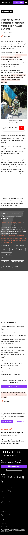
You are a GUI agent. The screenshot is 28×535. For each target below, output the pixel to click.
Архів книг (4, 523)
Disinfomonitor (5, 509)
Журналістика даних (7, 501)
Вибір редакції (5, 495)
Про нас (3, 487)
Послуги (3, 503)
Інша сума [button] (5, 254)
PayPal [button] (16, 266)
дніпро (11, 405)
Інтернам (3, 511)
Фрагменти (4, 491)
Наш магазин (5, 517)
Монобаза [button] (6, 266)
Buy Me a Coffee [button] (17, 262)
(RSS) (6, 489)
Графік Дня (4, 519)
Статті (2, 489)
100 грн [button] (5, 250)
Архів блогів (4, 521)
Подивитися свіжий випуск (14, 470)
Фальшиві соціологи (7, 505)
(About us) (9, 487)
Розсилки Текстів (6, 493)
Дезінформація (5, 507)
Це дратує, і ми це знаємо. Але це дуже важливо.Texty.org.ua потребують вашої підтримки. (12, 215)
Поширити (6, 36)
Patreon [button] (5, 262)
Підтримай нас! (5, 515)
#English (3, 497)
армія (17, 405)
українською (13, 529)
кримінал (4, 405)
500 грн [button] (13, 250)
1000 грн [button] (21, 250)
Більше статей (6, 429)
